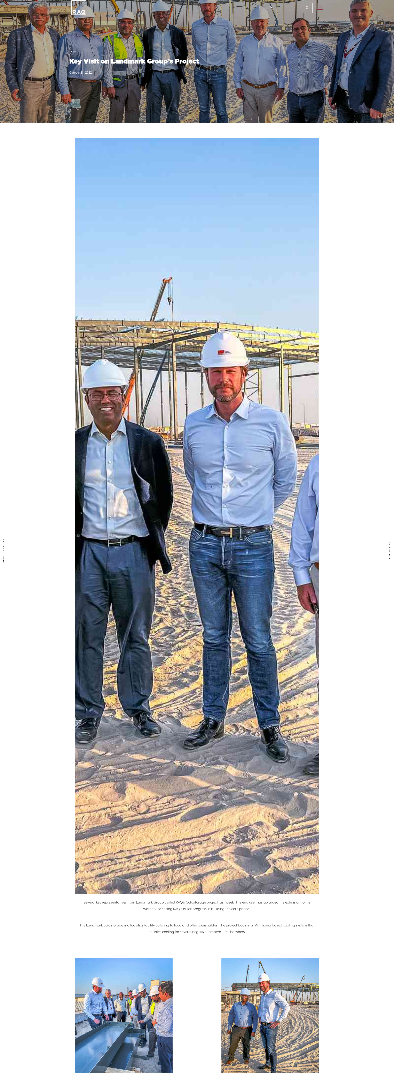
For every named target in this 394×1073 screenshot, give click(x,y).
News (73, 51)
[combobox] (284, 8)
